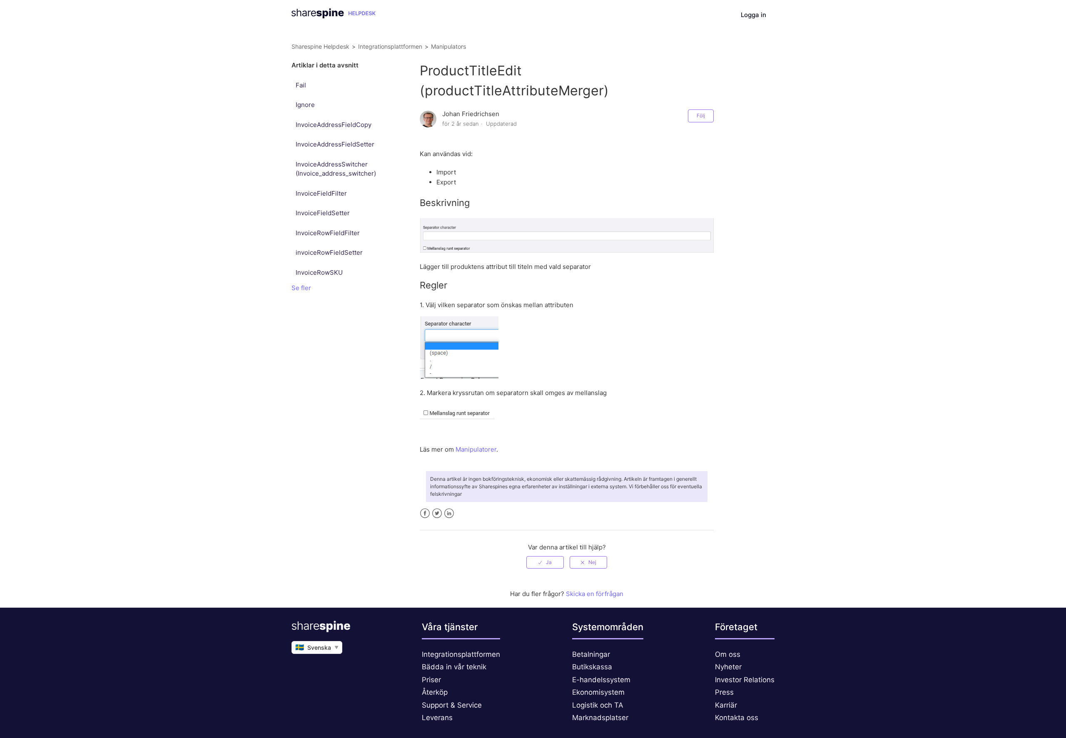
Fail (301, 85)
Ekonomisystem (598, 692)
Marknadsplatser (600, 717)
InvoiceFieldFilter (321, 193)
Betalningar (591, 654)
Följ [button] (701, 115)
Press (724, 692)
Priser (431, 680)
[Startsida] (333, 16)
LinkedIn (449, 513)
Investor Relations (745, 680)
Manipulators (448, 46)
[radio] (545, 562)
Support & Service (452, 705)
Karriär (726, 705)
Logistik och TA (597, 705)
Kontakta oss (736, 717)
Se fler (301, 288)
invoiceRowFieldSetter (329, 252)
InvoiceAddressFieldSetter (335, 144)
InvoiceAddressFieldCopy (333, 125)
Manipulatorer (476, 449)
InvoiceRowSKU (319, 272)
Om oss (727, 654)
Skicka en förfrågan (594, 594)
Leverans (437, 717)
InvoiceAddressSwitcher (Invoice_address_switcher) (336, 169)
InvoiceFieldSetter (323, 213)
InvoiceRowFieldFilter (328, 233)
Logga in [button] (753, 15)
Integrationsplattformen (390, 46)
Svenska (317, 647)
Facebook (425, 513)
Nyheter (728, 667)
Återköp (435, 692)
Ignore (305, 105)
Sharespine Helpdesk (320, 46)
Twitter (437, 513)
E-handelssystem (601, 680)
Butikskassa (592, 667)
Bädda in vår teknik (454, 667)
